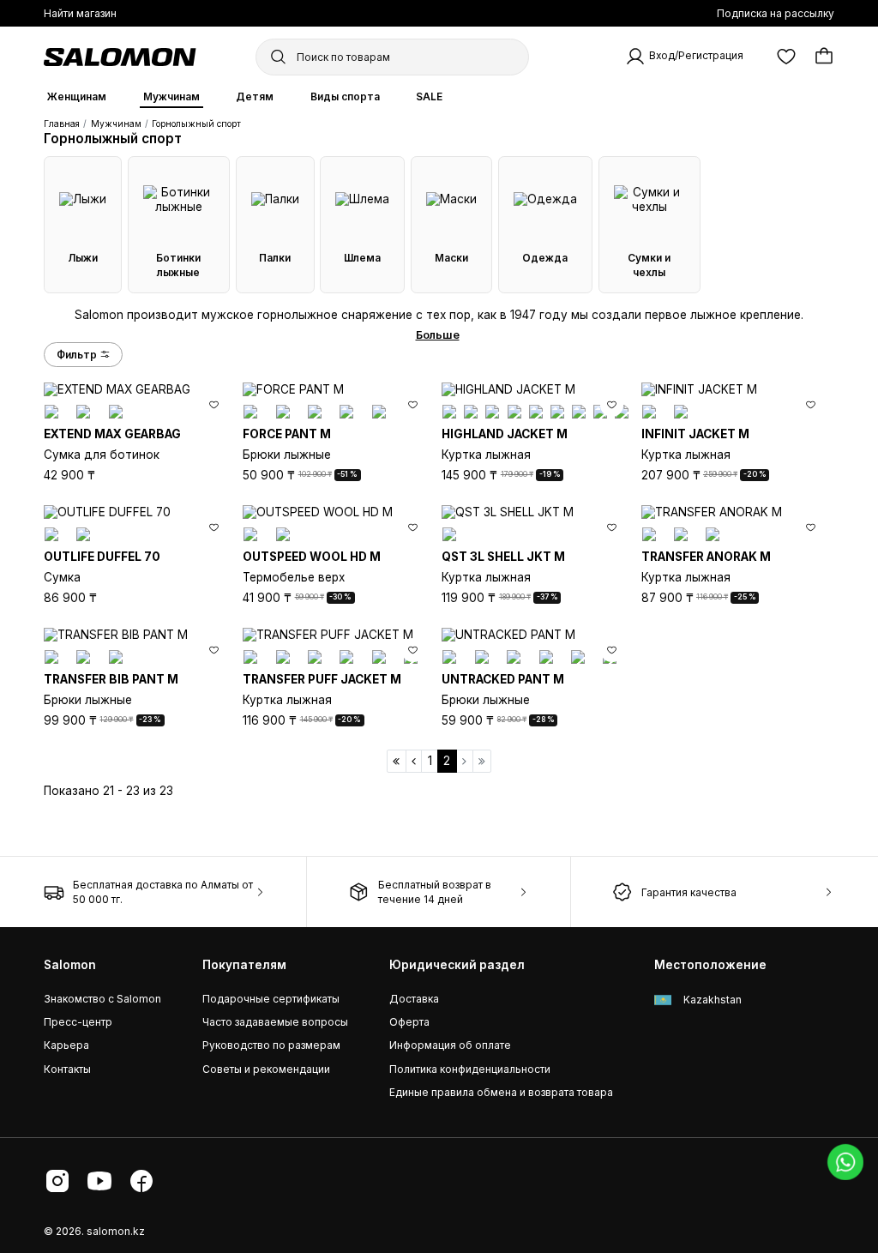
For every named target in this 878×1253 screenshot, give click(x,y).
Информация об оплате (450, 1045)
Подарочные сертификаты (271, 998)
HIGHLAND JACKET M (505, 434)
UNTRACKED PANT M (503, 679)
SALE (429, 96)
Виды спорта (345, 96)
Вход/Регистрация (696, 56)
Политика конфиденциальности (469, 1069)
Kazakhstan (711, 999)
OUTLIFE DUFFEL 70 (102, 556)
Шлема (362, 257)
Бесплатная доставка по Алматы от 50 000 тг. (163, 892)
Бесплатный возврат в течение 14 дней (434, 892)
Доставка (414, 998)
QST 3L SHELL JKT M (503, 556)
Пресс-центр (78, 1021)
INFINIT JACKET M (695, 434)
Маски (451, 257)
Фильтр (77, 354)
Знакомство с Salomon (102, 998)
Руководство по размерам (271, 1045)
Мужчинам (171, 96)
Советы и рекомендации (266, 1069)
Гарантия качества (689, 892)
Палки (275, 257)
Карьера (66, 1045)
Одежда (545, 257)
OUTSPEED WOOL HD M (312, 556)
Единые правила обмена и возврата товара (501, 1092)
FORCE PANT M (287, 434)
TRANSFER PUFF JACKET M (322, 679)
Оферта (409, 1021)
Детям (255, 96)
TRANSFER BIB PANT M (111, 679)
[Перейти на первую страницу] (396, 761)
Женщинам (76, 96)
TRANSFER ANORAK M (706, 556)
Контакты (67, 1069)
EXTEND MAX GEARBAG (112, 434)
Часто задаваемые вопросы (275, 1021)
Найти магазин (80, 13)
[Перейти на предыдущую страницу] (414, 761)
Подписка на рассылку (775, 13)
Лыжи (83, 257)
